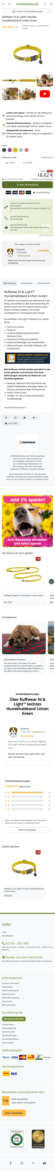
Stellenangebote (9, 1028)
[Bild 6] (27, 94)
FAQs (4, 932)
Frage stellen (12, 423)
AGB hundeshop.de (10, 990)
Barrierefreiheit (8, 1005)
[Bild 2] (10, 80)
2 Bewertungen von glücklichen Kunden (35, 26)
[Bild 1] (27, 53)
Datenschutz (7, 987)
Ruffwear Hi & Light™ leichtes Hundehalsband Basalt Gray (27, 744)
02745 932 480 (16, 219)
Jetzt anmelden (14, 1112)
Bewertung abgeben (27, 830)
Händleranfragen (9, 1035)
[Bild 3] (27, 80)
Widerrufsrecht (8, 994)
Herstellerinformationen (14, 407)
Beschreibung (10, 283)
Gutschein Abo (8, 1032)
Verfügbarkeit (26, 283)
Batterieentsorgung (10, 997)
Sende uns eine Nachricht (24, 957)
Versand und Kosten (10, 983)
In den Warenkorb (27, 183)
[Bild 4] (45, 80)
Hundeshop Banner (10, 1039)
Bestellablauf (7, 936)
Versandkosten (47, 179)
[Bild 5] (10, 94)
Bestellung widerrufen (14, 1019)
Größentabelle (47, 157)
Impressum (7, 1001)
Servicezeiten (7, 1042)
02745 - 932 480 (17, 943)
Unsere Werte (8, 1024)
